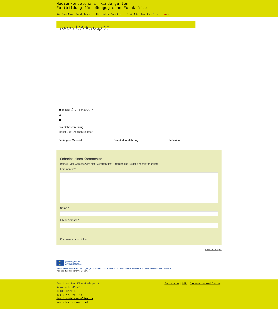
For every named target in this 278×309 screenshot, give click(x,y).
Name (64, 208)
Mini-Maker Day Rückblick (142, 14)
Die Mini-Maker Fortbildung (73, 14)
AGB (184, 283)
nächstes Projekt (213, 249)
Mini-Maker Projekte (108, 14)
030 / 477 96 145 (69, 294)
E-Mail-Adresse (69, 220)
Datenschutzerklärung (206, 283)
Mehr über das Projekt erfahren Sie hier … (72, 271)
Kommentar (68, 169)
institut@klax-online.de (74, 298)
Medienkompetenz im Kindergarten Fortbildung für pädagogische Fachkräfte (101, 5)
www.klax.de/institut (72, 302)
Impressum (171, 283)
